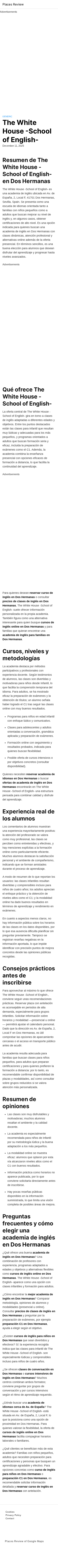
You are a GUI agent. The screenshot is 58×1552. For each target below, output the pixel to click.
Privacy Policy (13, 1515)
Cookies (10, 1512)
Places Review (13, 4)
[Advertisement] (29, 61)
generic (7, 116)
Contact (10, 1518)
